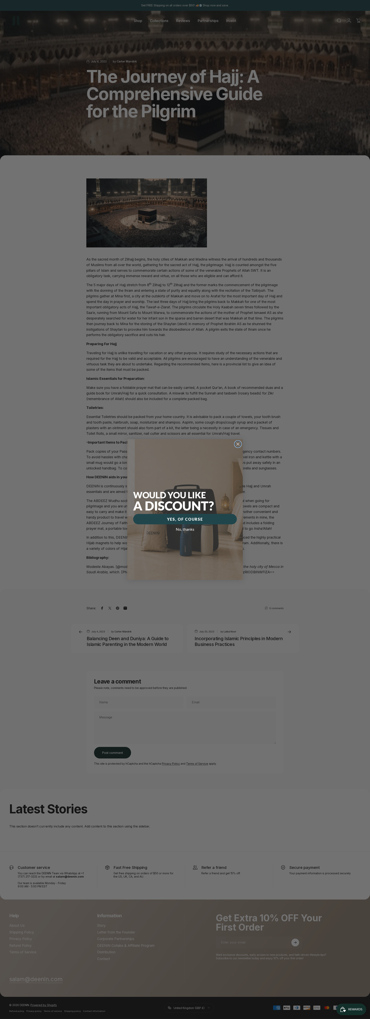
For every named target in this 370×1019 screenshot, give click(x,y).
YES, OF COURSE (185, 519)
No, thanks (185, 529)
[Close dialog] (238, 444)
